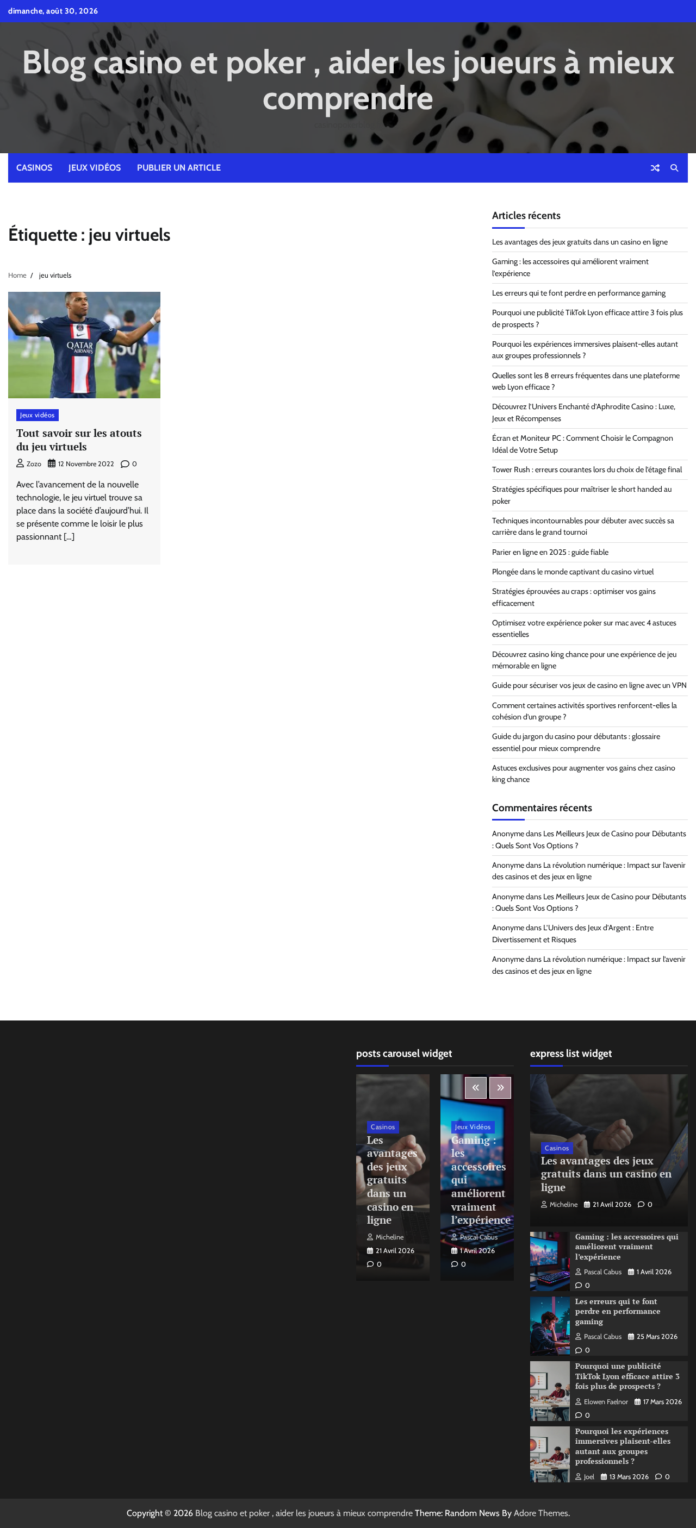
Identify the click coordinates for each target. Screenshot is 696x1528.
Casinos (34, 167)
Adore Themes (541, 1513)
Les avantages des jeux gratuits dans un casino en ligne (580, 242)
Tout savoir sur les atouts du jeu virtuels (79, 439)
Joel (589, 1477)
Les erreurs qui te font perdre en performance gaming (579, 293)
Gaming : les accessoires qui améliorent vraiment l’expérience (627, 1246)
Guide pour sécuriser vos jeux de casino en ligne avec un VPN (589, 685)
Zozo (34, 464)
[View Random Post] (655, 168)
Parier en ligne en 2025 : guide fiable (550, 552)
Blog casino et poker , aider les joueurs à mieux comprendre (348, 79)
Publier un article (179, 167)
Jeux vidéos (95, 167)
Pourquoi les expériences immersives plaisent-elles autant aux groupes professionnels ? (622, 1446)
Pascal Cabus (479, 1237)
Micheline (389, 1237)
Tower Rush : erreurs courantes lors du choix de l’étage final (587, 469)
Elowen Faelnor (606, 1402)
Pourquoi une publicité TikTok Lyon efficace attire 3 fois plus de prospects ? (627, 1376)
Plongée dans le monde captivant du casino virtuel (573, 572)
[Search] (674, 168)
